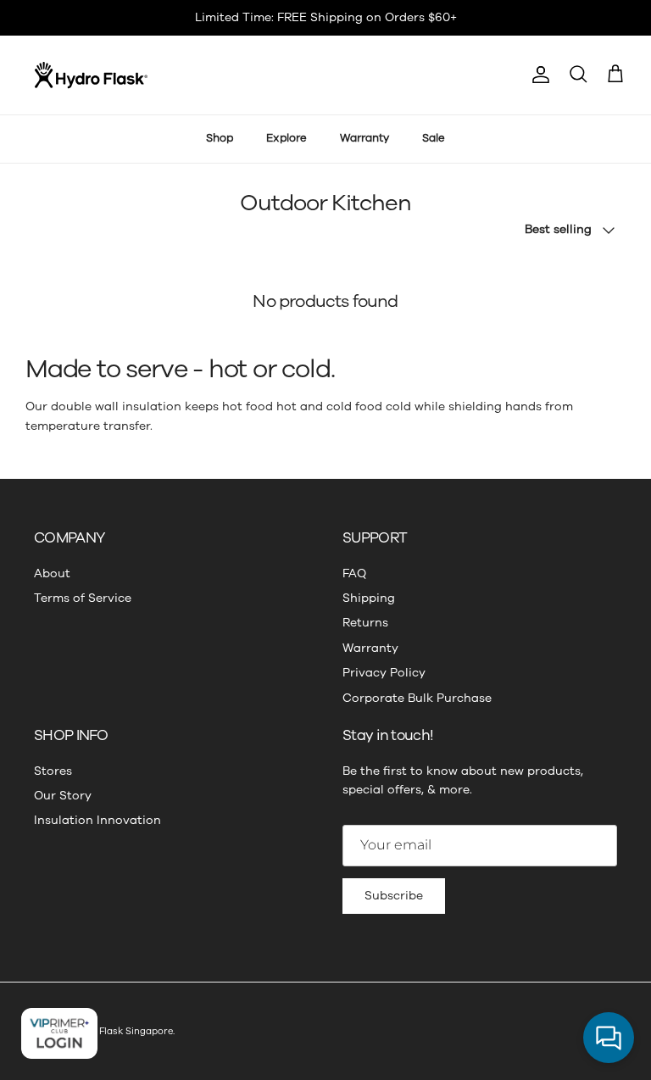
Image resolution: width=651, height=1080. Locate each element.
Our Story (63, 796)
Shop (219, 138)
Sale (433, 138)
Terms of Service (82, 598)
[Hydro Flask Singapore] (91, 75)
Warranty (364, 138)
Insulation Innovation (97, 820)
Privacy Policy (384, 673)
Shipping (368, 598)
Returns (365, 623)
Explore (286, 138)
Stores (53, 771)
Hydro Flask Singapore (121, 1031)
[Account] (537, 74)
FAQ (354, 573)
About (52, 573)
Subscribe (393, 896)
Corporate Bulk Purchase (417, 698)
